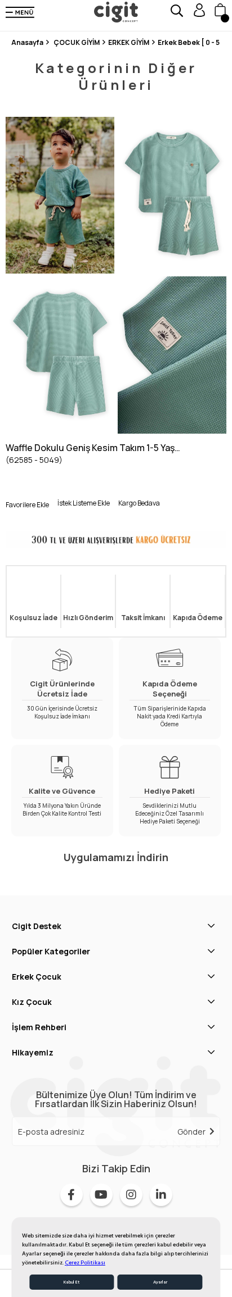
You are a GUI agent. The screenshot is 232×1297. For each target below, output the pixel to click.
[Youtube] (101, 1195)
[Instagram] (131, 1195)
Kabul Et (71, 1282)
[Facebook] (71, 1195)
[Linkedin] (161, 1195)
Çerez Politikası (85, 1262)
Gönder (191, 1131)
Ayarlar (160, 1282)
